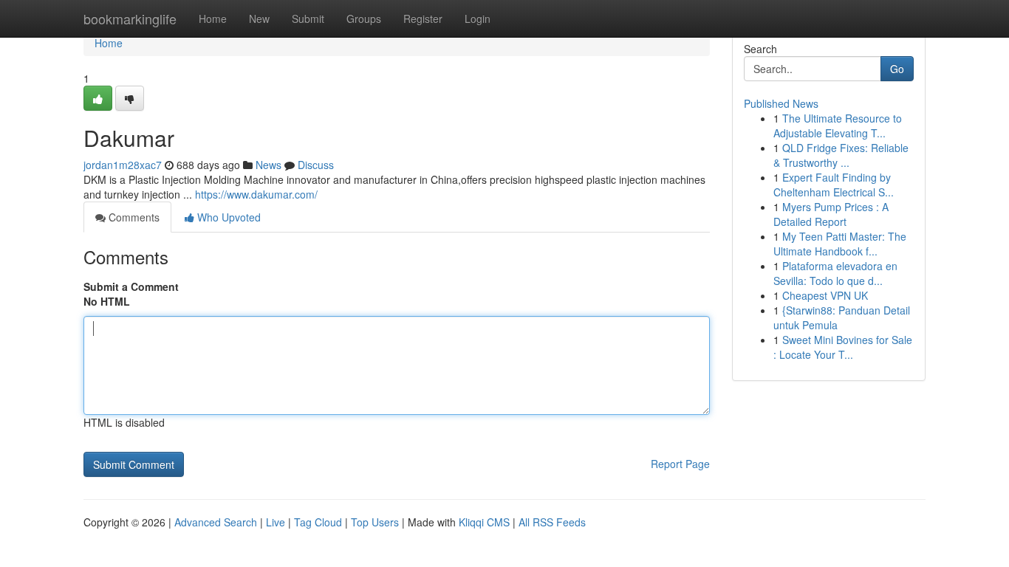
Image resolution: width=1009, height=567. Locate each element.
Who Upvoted (227, 217)
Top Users (375, 522)
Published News (781, 103)
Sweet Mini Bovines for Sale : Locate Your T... (842, 347)
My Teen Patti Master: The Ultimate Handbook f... (839, 243)
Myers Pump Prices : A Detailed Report (831, 214)
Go (897, 68)
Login (477, 18)
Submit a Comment (131, 286)
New (259, 18)
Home (213, 18)
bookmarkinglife (130, 18)
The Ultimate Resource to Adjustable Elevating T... (837, 125)
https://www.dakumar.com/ (256, 194)
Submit (308, 18)
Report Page (680, 463)
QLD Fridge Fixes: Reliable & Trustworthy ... (841, 155)
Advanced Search (215, 522)
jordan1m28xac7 (122, 164)
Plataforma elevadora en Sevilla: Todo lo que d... (835, 273)
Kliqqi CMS (484, 522)
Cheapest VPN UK (825, 295)
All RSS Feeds (552, 522)
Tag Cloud (318, 522)
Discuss (316, 164)
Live (275, 522)
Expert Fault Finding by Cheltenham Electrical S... (833, 184)
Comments (133, 217)
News (268, 164)
